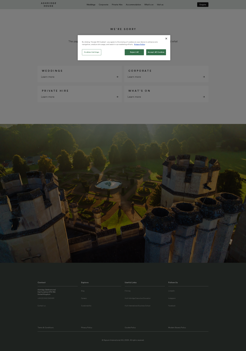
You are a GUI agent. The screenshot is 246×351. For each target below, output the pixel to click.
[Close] (166, 38)
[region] (124, 47)
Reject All (134, 52)
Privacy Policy (139, 44)
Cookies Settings (91, 52)
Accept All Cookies (156, 52)
